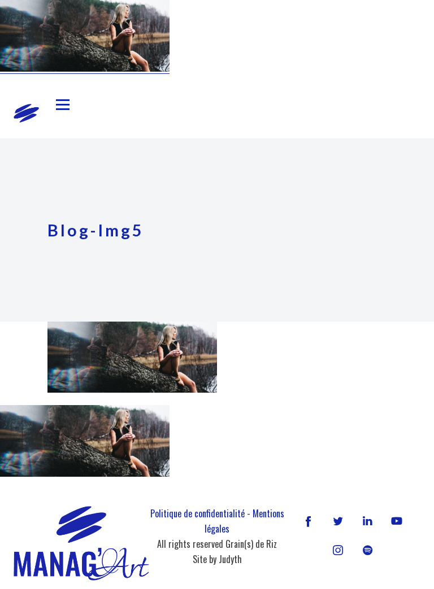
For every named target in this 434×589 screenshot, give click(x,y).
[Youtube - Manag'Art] (396, 520)
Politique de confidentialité (197, 513)
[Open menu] (63, 105)
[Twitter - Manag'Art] (338, 520)
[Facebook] (308, 520)
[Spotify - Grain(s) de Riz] (367, 550)
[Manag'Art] (26, 113)
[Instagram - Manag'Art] (338, 550)
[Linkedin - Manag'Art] (367, 520)
